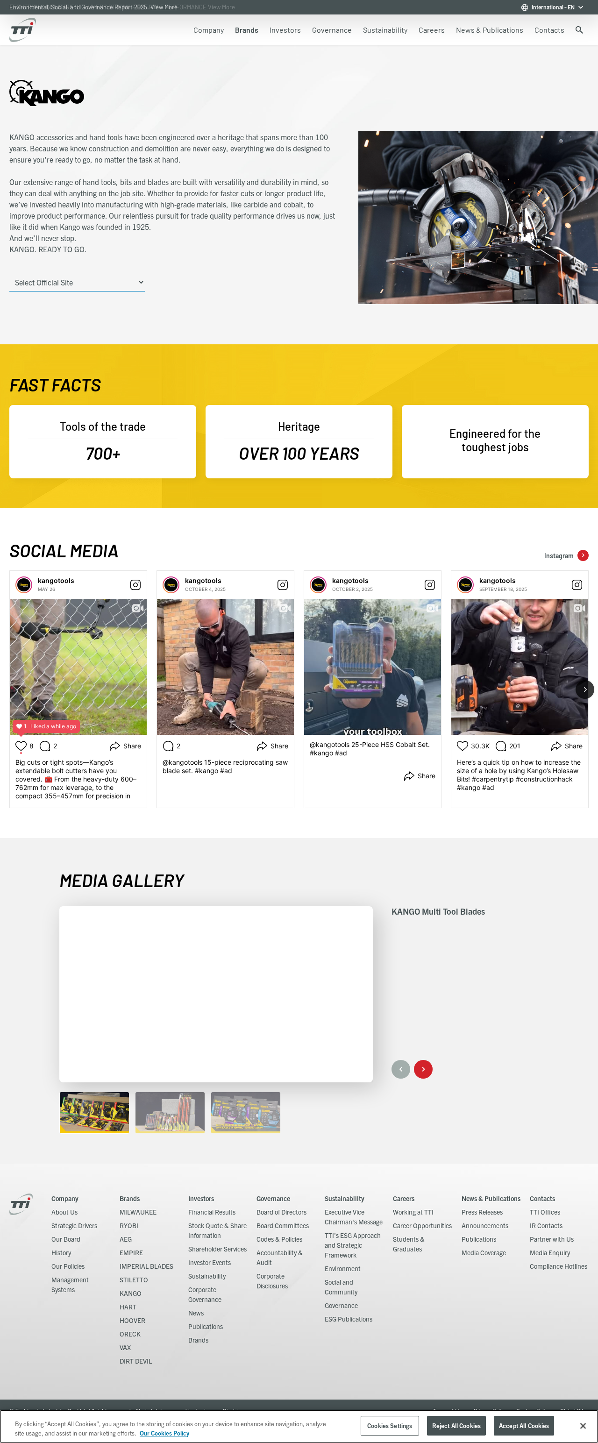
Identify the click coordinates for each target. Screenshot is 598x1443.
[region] (299, 1426)
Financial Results (211, 1212)
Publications (205, 1326)
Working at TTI (413, 1212)
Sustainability (207, 1276)
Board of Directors (281, 1212)
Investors (201, 1198)
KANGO (131, 1293)
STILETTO (134, 1279)
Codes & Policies (279, 1239)
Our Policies (68, 1266)
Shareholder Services (217, 1248)
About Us (64, 1212)
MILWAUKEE (138, 1212)
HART (128, 1306)
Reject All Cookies (456, 1425)
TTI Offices (545, 1212)
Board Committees (282, 1225)
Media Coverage (484, 1252)
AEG (126, 1239)
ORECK (130, 1333)
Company (64, 1198)
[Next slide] (585, 689)
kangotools (56, 580)
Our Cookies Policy (164, 1433)
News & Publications (491, 1198)
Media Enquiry (550, 1252)
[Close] (583, 1425)
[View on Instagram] (135, 584)
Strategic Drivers (74, 1225)
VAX (125, 1347)
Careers (403, 1198)
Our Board (65, 1239)
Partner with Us (552, 1239)
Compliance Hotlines (558, 1266)
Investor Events (209, 1262)
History (61, 1252)
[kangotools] (23, 584)
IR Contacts (546, 1225)
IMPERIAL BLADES (146, 1266)
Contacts (542, 1198)
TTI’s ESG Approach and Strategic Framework (353, 1245)
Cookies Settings (389, 1425)
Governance (273, 1198)
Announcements (485, 1225)
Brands (130, 1198)
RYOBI (129, 1225)
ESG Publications (348, 1319)
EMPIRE (131, 1252)
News (196, 1312)
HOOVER (132, 1320)
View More (164, 7)
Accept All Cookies (524, 1425)
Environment (343, 1268)
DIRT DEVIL (136, 1361)
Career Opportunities (422, 1225)
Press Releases (482, 1212)
